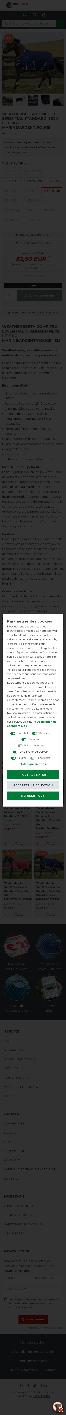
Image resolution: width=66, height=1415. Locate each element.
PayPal (21, 757)
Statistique (45, 733)
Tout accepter (33, 774)
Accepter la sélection (33, 785)
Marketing (34, 739)
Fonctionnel (43, 757)
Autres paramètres (33, 763)
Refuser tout (33, 795)
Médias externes (34, 745)
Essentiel (22, 733)
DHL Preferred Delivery (34, 751)
